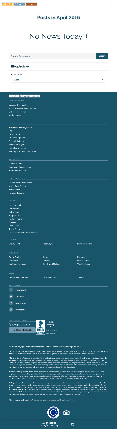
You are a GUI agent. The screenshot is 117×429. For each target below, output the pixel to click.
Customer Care (15, 163)
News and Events (16, 193)
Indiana (13, 239)
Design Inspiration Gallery (20, 183)
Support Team (15, 215)
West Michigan (83, 264)
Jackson (46, 257)
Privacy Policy (63, 394)
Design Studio (15, 134)
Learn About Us (16, 205)
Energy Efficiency (16, 141)
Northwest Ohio (50, 277)
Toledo (80, 277)
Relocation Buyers (17, 144)
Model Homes (15, 115)
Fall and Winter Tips (18, 170)
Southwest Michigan (52, 264)
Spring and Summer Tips (20, 167)
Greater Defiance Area (19, 277)
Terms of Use (75, 394)
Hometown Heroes (17, 148)
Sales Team (14, 212)
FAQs (11, 131)
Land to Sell (14, 226)
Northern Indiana (84, 244)
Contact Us (14, 208)
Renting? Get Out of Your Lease (22, 151)
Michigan (13, 252)
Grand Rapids (15, 257)
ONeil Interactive (66, 400)
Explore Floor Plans (17, 112)
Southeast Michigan (18, 264)
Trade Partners (16, 229)
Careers (12, 222)
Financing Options (17, 138)
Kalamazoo (82, 257)
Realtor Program (16, 219)
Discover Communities (19, 105)
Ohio (11, 273)
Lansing (46, 260)
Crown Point (14, 244)
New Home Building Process (21, 127)
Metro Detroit (83, 260)
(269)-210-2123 (21, 324)
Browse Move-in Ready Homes (22, 108)
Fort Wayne (48, 244)
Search (102, 56)
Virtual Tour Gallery (17, 186)
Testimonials (14, 189)
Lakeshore (13, 260)
